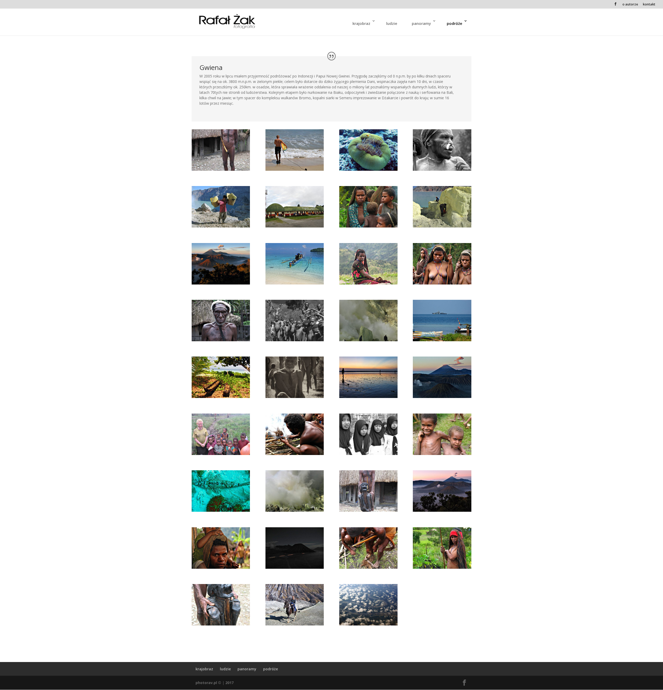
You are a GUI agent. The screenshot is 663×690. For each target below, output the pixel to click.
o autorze (630, 4)
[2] (294, 396)
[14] (221, 567)
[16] (368, 567)
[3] (442, 567)
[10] (368, 226)
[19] (294, 283)
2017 (229, 682)
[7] (221, 624)
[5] (221, 339)
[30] (368, 453)
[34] (442, 226)
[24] (294, 624)
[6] (368, 510)
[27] (442, 510)
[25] (368, 396)
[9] (221, 453)
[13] (442, 453)
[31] (368, 339)
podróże (454, 23)
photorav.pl (206, 682)
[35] (368, 624)
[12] (442, 169)
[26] (294, 567)
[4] (221, 169)
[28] (442, 396)
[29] (221, 283)
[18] (442, 339)
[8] (368, 283)
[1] (294, 226)
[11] (294, 339)
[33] (294, 510)
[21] (221, 510)
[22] (221, 396)
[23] (294, 169)
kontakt (649, 4)
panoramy (421, 23)
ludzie (391, 23)
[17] (294, 453)
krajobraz (361, 23)
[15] (442, 283)
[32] (221, 226)
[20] (368, 169)
